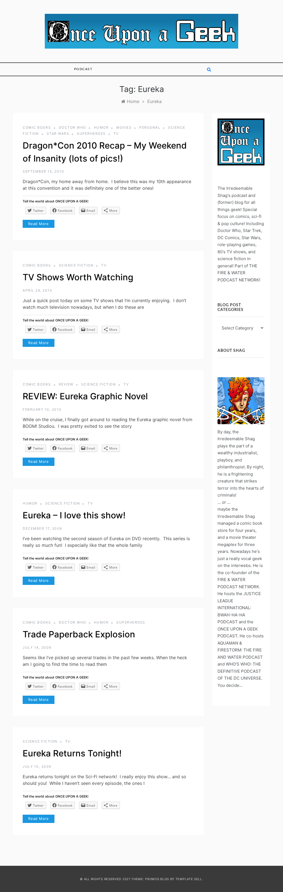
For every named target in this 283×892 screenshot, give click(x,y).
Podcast (83, 69)
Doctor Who (72, 127)
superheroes (91, 133)
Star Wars (58, 133)
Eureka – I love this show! (74, 515)
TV (116, 133)
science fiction (76, 265)
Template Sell (188, 879)
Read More (38, 223)
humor (101, 127)
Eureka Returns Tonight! (72, 753)
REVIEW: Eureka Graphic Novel (85, 396)
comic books (37, 127)
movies (124, 127)
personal (149, 127)
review (66, 384)
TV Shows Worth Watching (78, 277)
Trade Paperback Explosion (79, 634)
